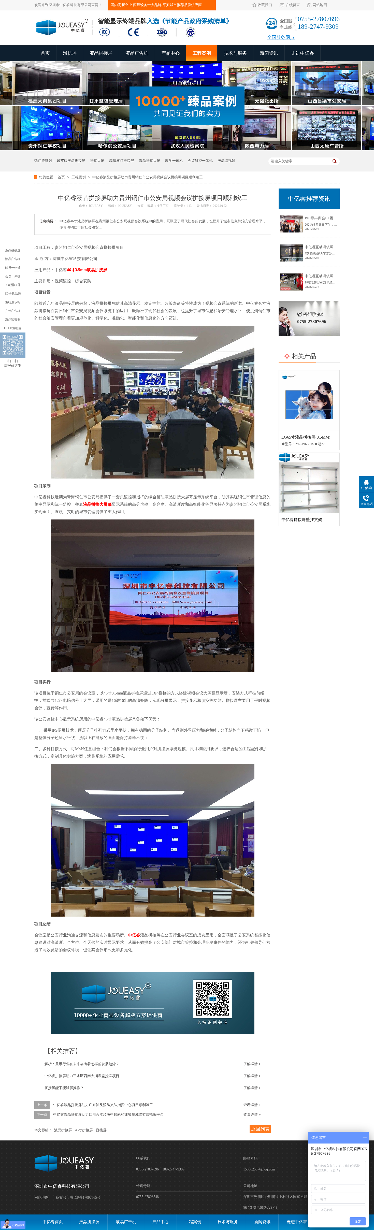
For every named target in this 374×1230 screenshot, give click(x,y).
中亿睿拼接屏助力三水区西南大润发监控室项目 (82, 1076)
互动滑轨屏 (12, 285)
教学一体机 (174, 161)
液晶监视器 (226, 161)
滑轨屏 (70, 53)
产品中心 (170, 53)
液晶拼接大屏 (149, 161)
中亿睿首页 (52, 1222)
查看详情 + (252, 1105)
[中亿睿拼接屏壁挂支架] (309, 483)
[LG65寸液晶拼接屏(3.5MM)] (309, 400)
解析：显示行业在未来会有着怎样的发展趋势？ (82, 1064)
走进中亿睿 (302, 53)
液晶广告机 (136, 53)
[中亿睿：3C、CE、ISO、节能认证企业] (149, 37)
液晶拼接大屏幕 (97, 504)
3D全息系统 (13, 293)
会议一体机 (12, 276)
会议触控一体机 (200, 161)
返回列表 (260, 1129)
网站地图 (320, 5)
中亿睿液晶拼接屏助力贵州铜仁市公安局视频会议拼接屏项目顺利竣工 (147, 177)
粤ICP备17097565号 (85, 1197)
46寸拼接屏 (84, 1130)
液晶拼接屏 (101, 53)
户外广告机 (12, 311)
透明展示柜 (12, 302)
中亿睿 (134, 935)
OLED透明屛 (12, 328)
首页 (45, 53)
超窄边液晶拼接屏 (71, 161)
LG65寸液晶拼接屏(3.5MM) (305, 437)
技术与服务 (235, 53)
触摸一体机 (12, 267)
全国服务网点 (281, 37)
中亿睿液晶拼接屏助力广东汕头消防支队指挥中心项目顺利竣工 (103, 1105)
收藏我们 (265, 5)
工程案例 (202, 53)
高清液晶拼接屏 (121, 161)
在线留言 (293, 5)
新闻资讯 (269, 53)
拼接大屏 (97, 161)
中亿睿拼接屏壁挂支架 (301, 519)
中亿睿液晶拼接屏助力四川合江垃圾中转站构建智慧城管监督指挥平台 (108, 1115)
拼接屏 (101, 1130)
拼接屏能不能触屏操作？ (64, 1088)
